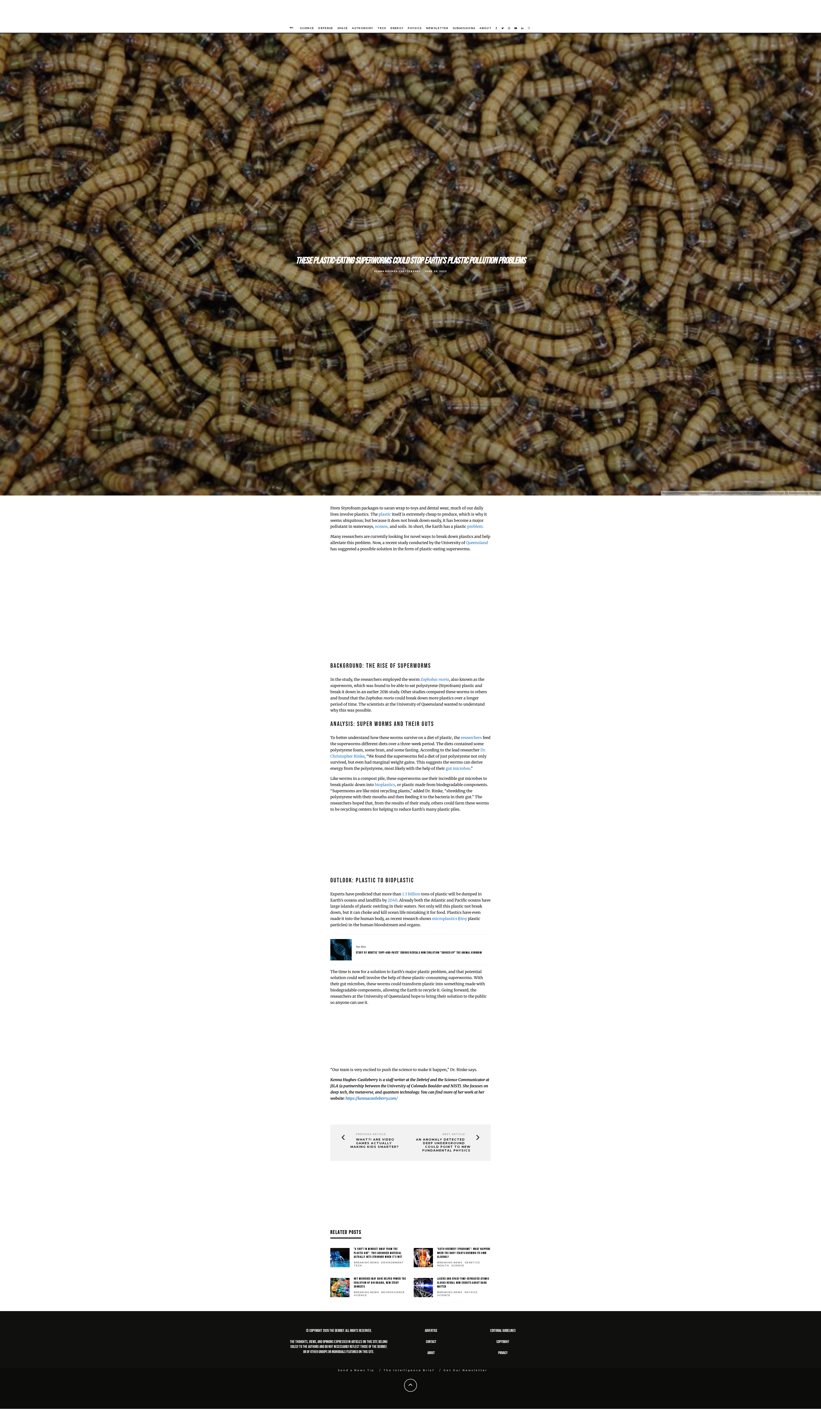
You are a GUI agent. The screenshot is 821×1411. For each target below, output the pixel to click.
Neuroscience (393, 1292)
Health (443, 1265)
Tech (381, 28)
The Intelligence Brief (408, 1370)
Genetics (472, 1262)
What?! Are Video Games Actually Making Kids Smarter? (374, 1143)
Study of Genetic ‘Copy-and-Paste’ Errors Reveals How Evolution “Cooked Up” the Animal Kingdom (419, 952)
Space (342, 28)
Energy (396, 28)
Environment (392, 1262)
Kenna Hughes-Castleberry (397, 271)
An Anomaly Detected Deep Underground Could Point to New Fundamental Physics (443, 1145)
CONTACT (431, 1342)
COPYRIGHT (502, 1342)
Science (307, 28)
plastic (385, 514)
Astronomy (362, 28)
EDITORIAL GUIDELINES (503, 1330)
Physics (415, 28)
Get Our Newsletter (465, 1370)
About (485, 28)
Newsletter (437, 28)
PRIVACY (503, 1353)
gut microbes (458, 768)
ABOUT (431, 1353)
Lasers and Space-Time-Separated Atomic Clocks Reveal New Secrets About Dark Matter (463, 1282)
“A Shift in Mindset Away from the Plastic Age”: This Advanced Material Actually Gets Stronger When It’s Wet (378, 1252)
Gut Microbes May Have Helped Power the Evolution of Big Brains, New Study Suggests (380, 1282)
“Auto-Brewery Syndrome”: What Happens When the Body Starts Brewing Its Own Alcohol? (463, 1252)
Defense (325, 28)
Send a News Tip (356, 1370)
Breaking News (366, 1262)
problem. (475, 526)
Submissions (464, 28)
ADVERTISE (431, 1330)
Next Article (454, 1134)
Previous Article (371, 1134)
